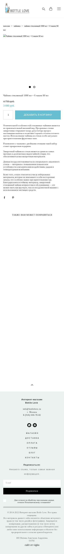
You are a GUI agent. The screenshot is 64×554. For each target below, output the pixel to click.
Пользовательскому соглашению (37, 502)
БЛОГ (32, 453)
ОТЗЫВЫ (32, 448)
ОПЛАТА (32, 443)
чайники (17, 26)
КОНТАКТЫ (32, 458)
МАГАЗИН (32, 433)
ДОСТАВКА (32, 438)
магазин (6, 26)
